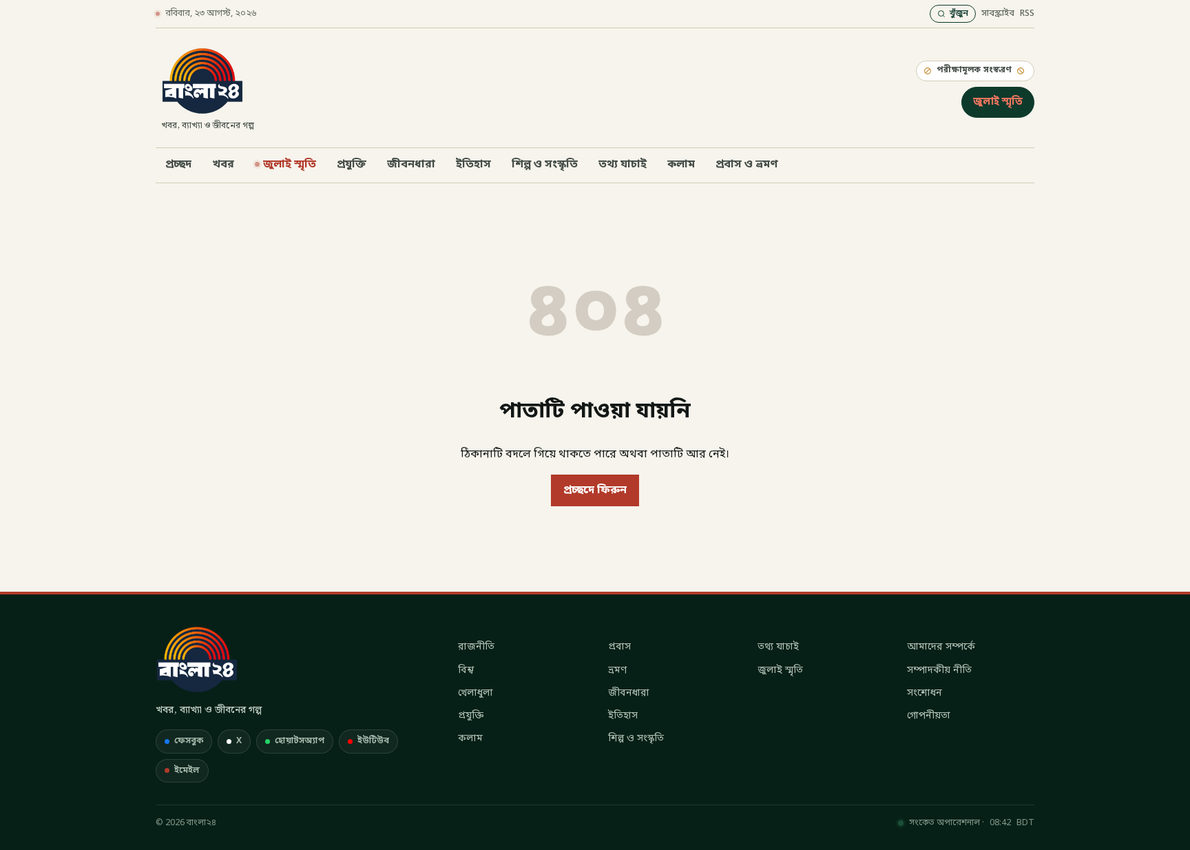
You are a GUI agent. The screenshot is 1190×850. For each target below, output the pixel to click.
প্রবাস (619, 647)
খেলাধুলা (475, 693)
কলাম (681, 164)
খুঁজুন (958, 13)
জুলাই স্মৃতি (998, 102)
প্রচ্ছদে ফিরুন (595, 490)
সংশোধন (924, 693)
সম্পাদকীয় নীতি (939, 670)
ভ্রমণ (617, 670)
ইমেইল (187, 770)
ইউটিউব (373, 741)
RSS (1027, 13)
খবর (223, 164)
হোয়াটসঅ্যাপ (299, 741)
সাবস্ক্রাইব (997, 13)
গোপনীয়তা (928, 716)
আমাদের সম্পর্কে (941, 647)
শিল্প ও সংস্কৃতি (545, 164)
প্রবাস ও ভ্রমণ (747, 164)
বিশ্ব (466, 670)
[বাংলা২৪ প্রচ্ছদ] (197, 659)
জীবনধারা (411, 164)
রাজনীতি (476, 647)
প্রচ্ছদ (178, 164)
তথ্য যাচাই (622, 164)
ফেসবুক (188, 741)
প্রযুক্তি (351, 164)
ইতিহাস (473, 164)
